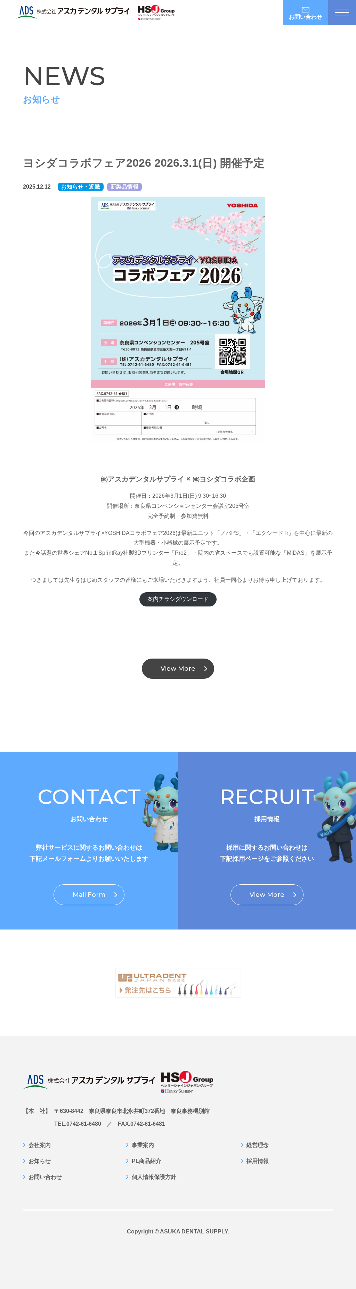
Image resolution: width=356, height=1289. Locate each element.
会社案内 (40, 1145)
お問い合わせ (305, 17)
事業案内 (143, 1145)
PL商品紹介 (146, 1161)
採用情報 (257, 1161)
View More (178, 668)
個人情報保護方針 (154, 1177)
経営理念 (257, 1145)
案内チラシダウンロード (178, 599)
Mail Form (89, 895)
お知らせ (40, 1161)
